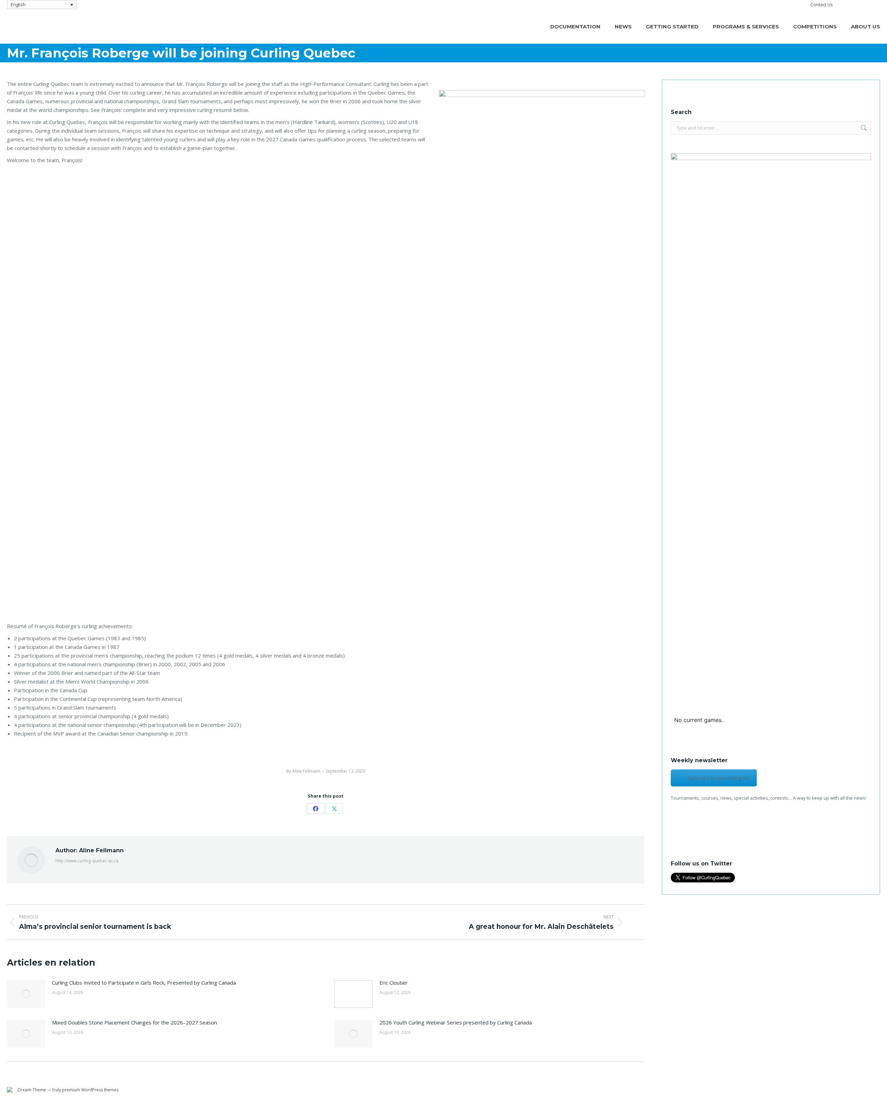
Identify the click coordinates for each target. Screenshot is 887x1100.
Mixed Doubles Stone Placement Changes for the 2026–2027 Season (134, 1022)
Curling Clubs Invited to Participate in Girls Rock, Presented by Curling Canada (144, 982)
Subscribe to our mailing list (718, 778)
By (303, 771)
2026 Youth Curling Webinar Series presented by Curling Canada (455, 1022)
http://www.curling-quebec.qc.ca (86, 861)
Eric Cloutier (393, 982)
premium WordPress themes (90, 1090)
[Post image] (26, 994)
